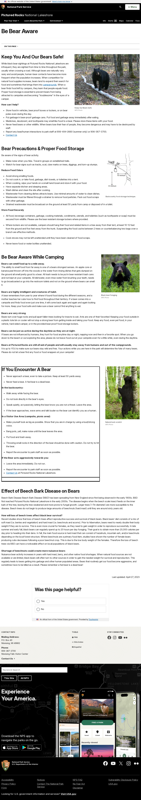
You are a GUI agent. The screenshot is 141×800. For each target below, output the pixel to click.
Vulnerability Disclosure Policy (123, 779)
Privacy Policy (8, 783)
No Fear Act (79, 783)
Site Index (78, 642)
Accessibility (7, 779)
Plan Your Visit (10, 21)
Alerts (112, 21)
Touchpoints (93, 619)
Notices (41, 779)
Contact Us (11, 135)
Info (104, 21)
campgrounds (50, 84)
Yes (43, 601)
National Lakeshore (27, 15)
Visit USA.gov (68, 794)
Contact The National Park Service (50, 785)
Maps (121, 21)
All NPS (25, 678)
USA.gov (113, 783)
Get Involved (55, 21)
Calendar (129, 21)
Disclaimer (78, 787)
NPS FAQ (77, 779)
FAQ (76, 637)
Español (77, 647)
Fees (137, 21)
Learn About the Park (33, 21)
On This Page (16, 46)
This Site (9, 678)
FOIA (4, 787)
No (42, 609)
